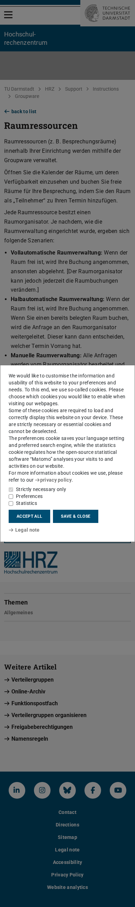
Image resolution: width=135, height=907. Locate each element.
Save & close (75, 516)
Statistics (26, 503)
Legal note (27, 530)
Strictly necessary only (41, 489)
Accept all (29, 516)
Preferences (29, 496)
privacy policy (56, 480)
